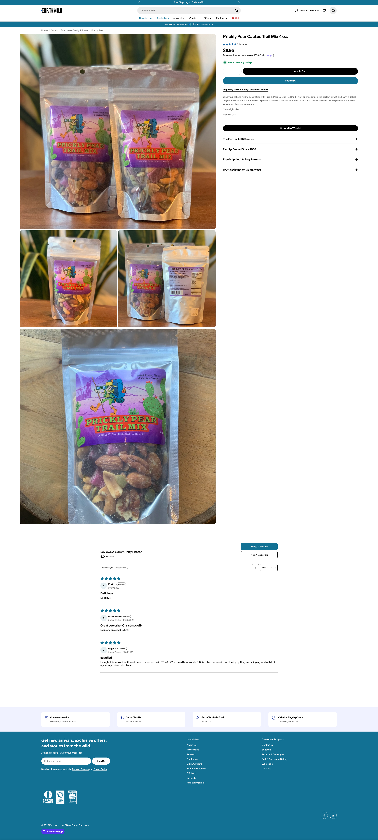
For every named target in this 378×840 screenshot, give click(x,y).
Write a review (259, 546)
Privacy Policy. (100, 769)
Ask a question (259, 554)
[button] (139, 2)
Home (44, 30)
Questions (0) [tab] (121, 567)
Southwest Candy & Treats (74, 30)
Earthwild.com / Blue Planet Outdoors (69, 825)
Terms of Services (80, 769)
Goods (54, 30)
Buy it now (290, 80)
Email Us (206, 721)
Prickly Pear (97, 30)
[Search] (236, 10)
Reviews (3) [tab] (107, 567)
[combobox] (189, 10)
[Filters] (255, 567)
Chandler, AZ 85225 (288, 721)
